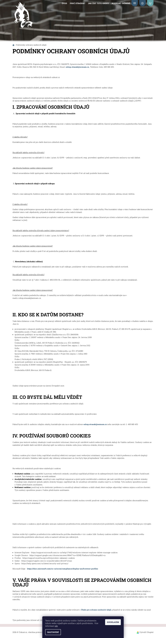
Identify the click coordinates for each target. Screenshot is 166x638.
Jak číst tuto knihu (98, 3)
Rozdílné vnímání (121, 3)
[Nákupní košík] (150, 3)
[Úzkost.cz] (23, 15)
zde (56, 626)
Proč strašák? (77, 3)
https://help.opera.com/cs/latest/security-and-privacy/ (44, 563)
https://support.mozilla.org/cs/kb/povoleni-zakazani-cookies (48, 558)
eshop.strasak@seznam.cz (95, 424)
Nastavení (53, 632)
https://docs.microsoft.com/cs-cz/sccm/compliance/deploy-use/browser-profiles (62, 568)
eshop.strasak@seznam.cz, (77, 67)
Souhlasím (113, 622)
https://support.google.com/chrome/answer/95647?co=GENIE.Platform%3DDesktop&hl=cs (67, 555)
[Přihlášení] (142, 3)
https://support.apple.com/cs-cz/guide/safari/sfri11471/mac (46, 561)
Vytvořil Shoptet (146, 632)
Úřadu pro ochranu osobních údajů (96, 610)
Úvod (64, 3)
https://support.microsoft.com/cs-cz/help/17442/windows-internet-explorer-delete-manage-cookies (74, 552)
